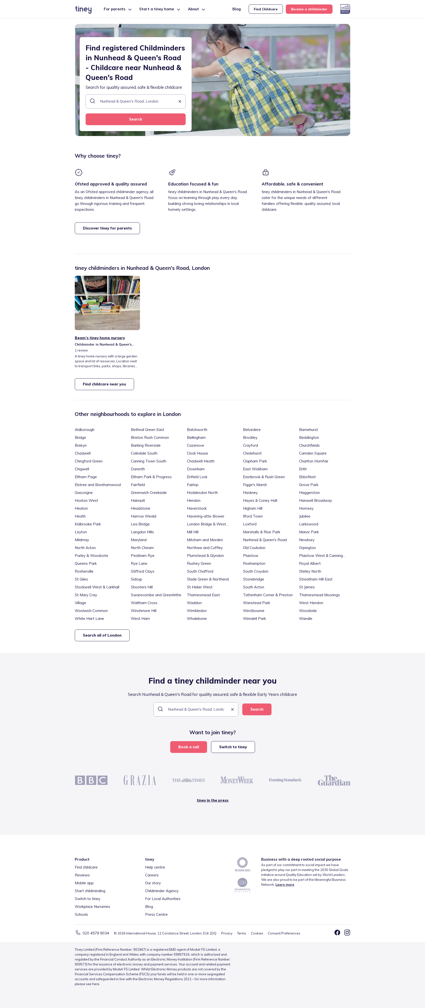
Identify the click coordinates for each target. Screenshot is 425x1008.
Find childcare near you (104, 384)
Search (135, 119)
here (95, 984)
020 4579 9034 (96, 933)
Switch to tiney (233, 747)
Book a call (188, 747)
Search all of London (102, 635)
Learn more (284, 884)
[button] (180, 101)
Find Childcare (266, 9)
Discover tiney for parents (107, 228)
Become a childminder (309, 9)
